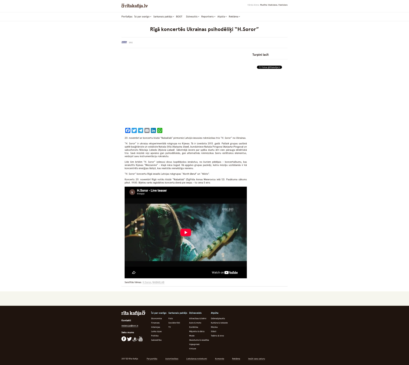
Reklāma (236, 358)
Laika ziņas (156, 331)
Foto (170, 318)
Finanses (155, 323)
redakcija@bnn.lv (129, 325)
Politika (154, 336)
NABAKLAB (158, 282)
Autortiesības (171, 358)
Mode (191, 336)
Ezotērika (193, 327)
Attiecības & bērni (197, 318)
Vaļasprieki (194, 344)
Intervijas (155, 327)
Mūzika (214, 327)
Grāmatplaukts (218, 318)
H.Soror (147, 282)
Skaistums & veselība (199, 340)
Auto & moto (195, 323)
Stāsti (213, 331)
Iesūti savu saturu (256, 358)
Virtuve (192, 348)
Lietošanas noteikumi (196, 358)
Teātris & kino (217, 336)
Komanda (219, 358)
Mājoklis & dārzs (196, 331)
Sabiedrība (156, 340)
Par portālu (152, 358)
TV (169, 327)
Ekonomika (156, 318)
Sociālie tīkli (174, 323)
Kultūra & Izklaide (219, 323)
